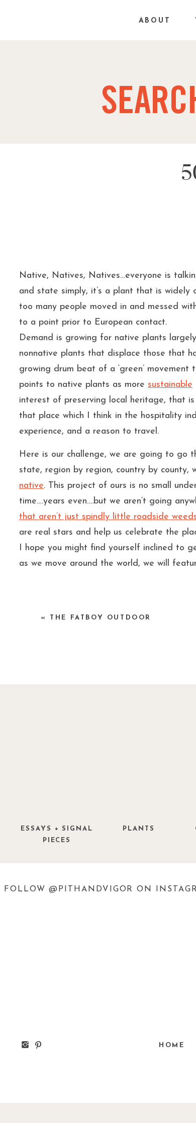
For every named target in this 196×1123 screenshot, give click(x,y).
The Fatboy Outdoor (100, 618)
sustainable (170, 384)
